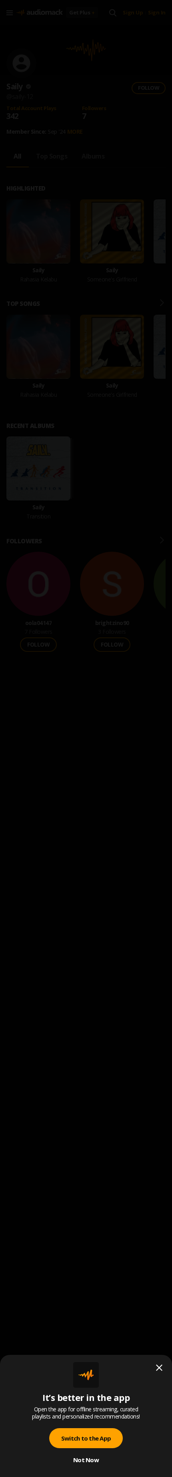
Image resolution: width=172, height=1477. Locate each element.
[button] (86, 738)
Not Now (86, 1460)
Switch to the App (86, 1438)
